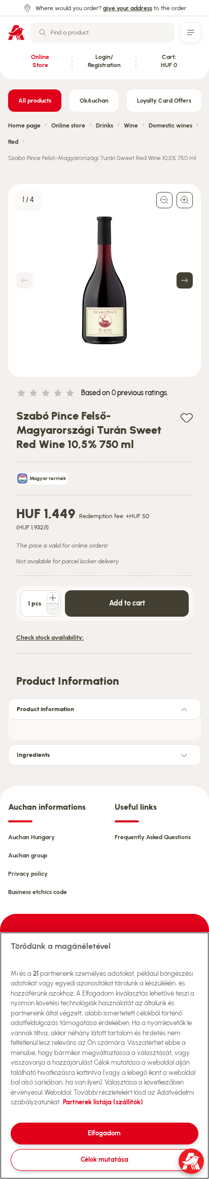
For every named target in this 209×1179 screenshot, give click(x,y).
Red (13, 141)
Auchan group (27, 855)
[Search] (42, 32)
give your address (127, 8)
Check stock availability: (50, 637)
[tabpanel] (104, 727)
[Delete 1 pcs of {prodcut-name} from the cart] (53, 609)
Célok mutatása (104, 1159)
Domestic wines (170, 125)
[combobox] (102, 32)
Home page (24, 125)
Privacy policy (28, 873)
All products (34, 100)
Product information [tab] (45, 709)
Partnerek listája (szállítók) (103, 1102)
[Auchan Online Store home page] (16, 32)
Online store (68, 125)
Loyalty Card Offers (164, 100)
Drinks (104, 125)
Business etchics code (37, 892)
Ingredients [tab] (33, 754)
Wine (131, 125)
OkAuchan (94, 100)
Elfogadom (104, 1133)
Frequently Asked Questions (153, 837)
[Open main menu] (191, 32)
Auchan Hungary (31, 837)
